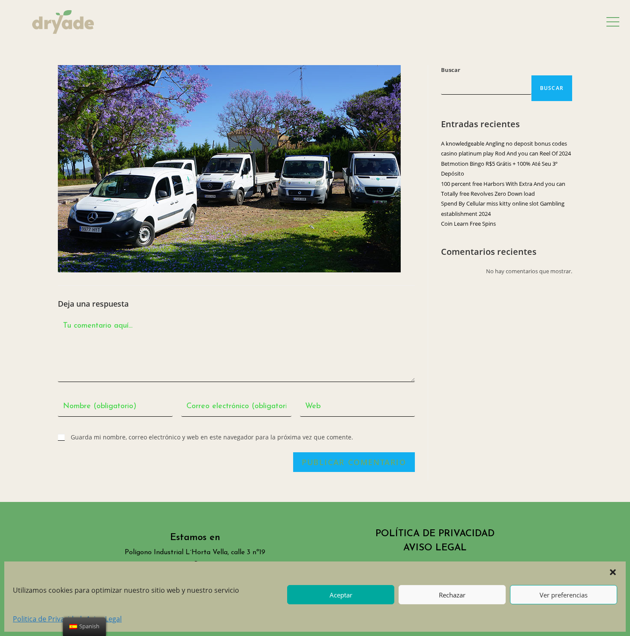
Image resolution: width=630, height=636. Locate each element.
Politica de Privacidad (47, 619)
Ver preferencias (564, 595)
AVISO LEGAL (435, 548)
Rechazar (452, 595)
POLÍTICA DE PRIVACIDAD (435, 534)
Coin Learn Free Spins (468, 223)
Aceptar (341, 595)
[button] (613, 572)
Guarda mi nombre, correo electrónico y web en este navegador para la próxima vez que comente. (212, 437)
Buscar (450, 70)
